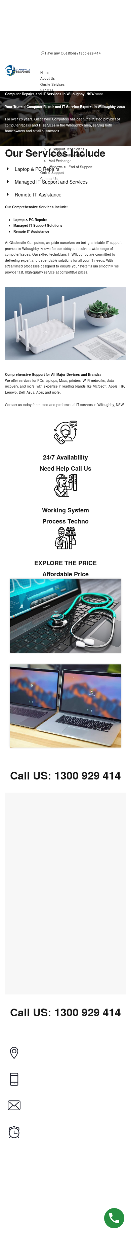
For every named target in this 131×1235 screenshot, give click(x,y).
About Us (47, 78)
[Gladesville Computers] (17, 70)
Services (46, 90)
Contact (90, 1220)
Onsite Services (52, 84)
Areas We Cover (54, 1220)
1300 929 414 (87, 775)
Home (44, 72)
